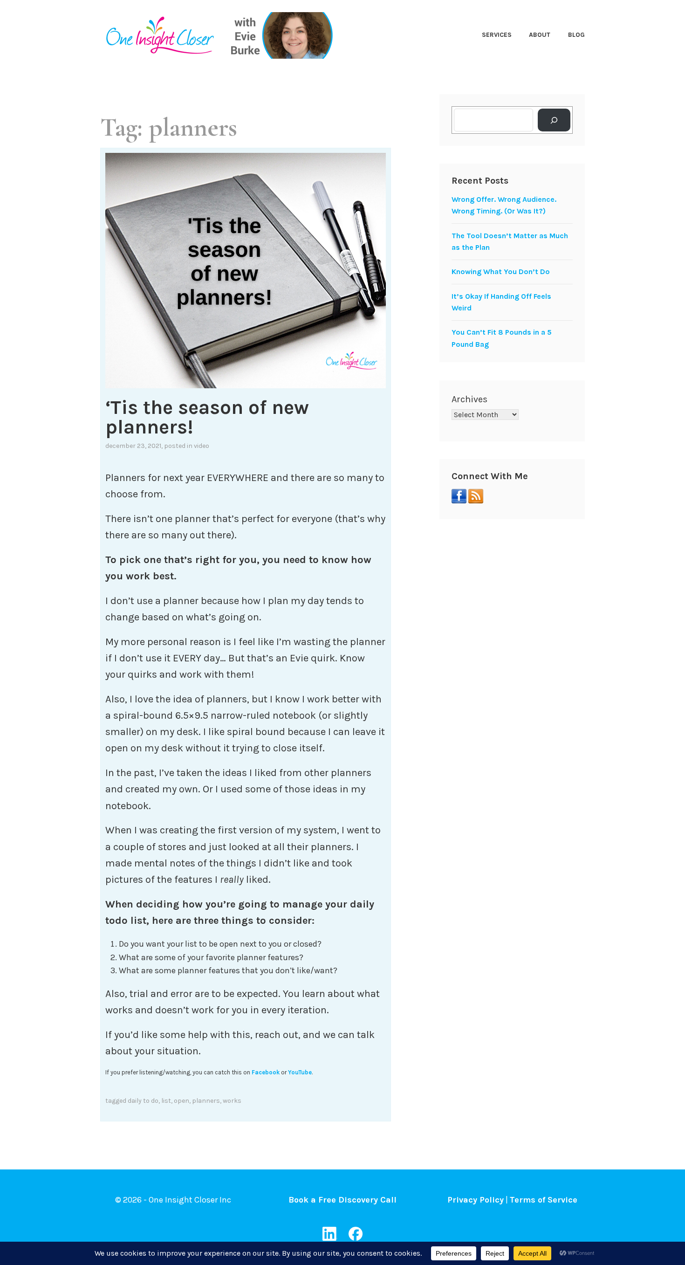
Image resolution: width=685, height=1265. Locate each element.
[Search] (554, 120)
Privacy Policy (475, 1200)
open (181, 1101)
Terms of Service (543, 1200)
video (201, 446)
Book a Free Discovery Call (342, 1200)
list (166, 1101)
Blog (576, 35)
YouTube (300, 1072)
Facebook (266, 1072)
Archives (469, 399)
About (539, 35)
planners (206, 1101)
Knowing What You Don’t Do (501, 271)
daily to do (143, 1101)
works (232, 1101)
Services (497, 35)
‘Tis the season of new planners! (207, 417)
